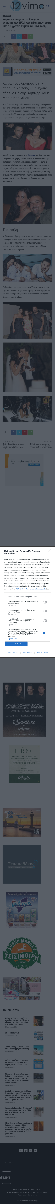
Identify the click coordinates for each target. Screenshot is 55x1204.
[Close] (50, 551)
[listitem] (27, 596)
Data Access (27, 653)
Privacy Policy (42, 653)
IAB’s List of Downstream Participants (30, 589)
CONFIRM (16, 644)
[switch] (45, 602)
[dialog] (27, 602)
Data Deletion (13, 653)
